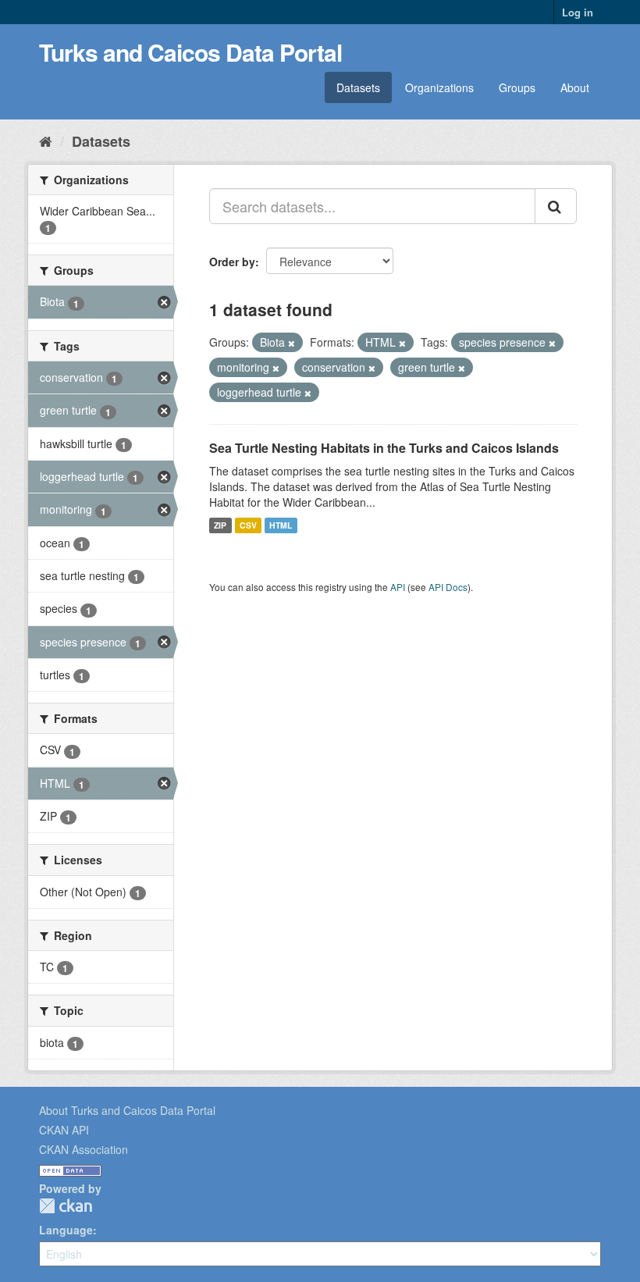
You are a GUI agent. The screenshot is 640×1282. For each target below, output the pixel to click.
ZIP (220, 525)
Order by (232, 261)
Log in (577, 12)
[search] (556, 206)
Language (66, 1229)
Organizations (439, 87)
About (574, 87)
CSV (248, 525)
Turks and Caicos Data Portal (190, 52)
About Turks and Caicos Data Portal (127, 1110)
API (397, 586)
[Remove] (291, 343)
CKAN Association (83, 1149)
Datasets (358, 87)
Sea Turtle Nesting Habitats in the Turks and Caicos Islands (384, 448)
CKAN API (64, 1130)
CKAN (65, 1206)
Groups (517, 87)
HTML (280, 525)
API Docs (448, 586)
